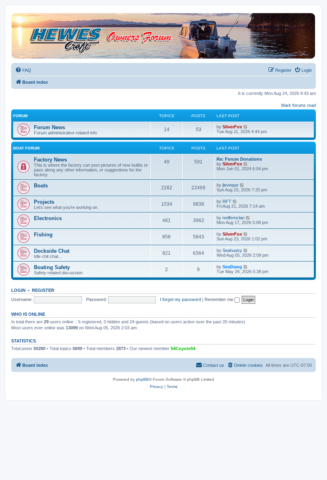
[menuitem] (23, 70)
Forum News (49, 127)
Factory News (50, 160)
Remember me (219, 299)
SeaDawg (232, 266)
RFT (227, 201)
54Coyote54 (183, 348)
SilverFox (232, 126)
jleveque (230, 185)
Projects (44, 202)
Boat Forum (26, 148)
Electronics (48, 218)
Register (43, 290)
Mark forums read (298, 105)
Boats (41, 186)
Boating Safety (52, 267)
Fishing (43, 235)
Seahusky (232, 250)
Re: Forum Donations (239, 159)
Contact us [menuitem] (213, 365)
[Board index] (163, 36)
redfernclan (233, 217)
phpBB (142, 379)
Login (18, 290)
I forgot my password (180, 299)
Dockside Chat (51, 251)
